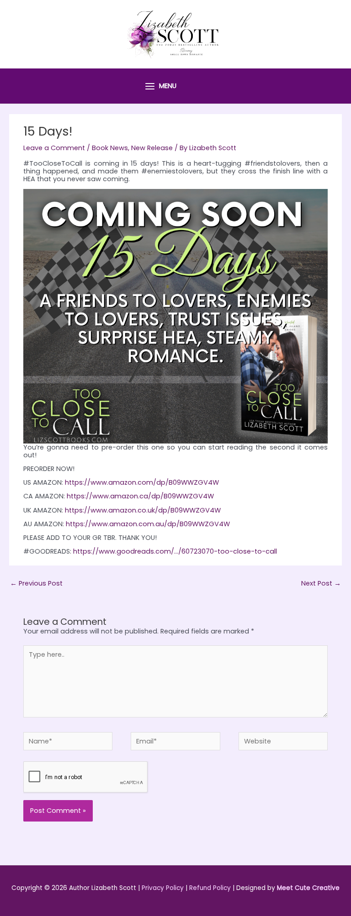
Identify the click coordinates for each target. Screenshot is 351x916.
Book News (110, 147)
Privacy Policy (163, 888)
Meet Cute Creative (308, 888)
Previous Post (36, 583)
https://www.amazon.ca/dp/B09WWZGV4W (140, 496)
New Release (152, 147)
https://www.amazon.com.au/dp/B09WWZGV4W (148, 524)
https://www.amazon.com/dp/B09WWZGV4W (142, 482)
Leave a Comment (54, 147)
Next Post (321, 583)
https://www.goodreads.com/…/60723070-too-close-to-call (175, 551)
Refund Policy (210, 888)
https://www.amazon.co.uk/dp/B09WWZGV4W (143, 510)
